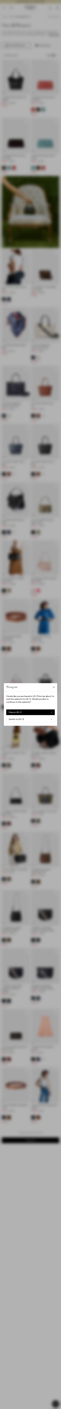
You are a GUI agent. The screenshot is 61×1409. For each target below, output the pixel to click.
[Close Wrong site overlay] (54, 687)
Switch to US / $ (16, 719)
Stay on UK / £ (15, 712)
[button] (30, 704)
